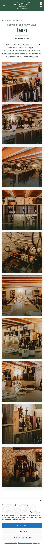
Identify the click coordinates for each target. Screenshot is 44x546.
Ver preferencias (22, 538)
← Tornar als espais (12, 20)
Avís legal (36, 543)
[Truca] (41, 3)
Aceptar (22, 525)
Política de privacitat (25, 543)
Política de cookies (11, 543)
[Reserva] (40, 7)
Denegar (22, 531)
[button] (40, 501)
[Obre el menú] (4, 5)
